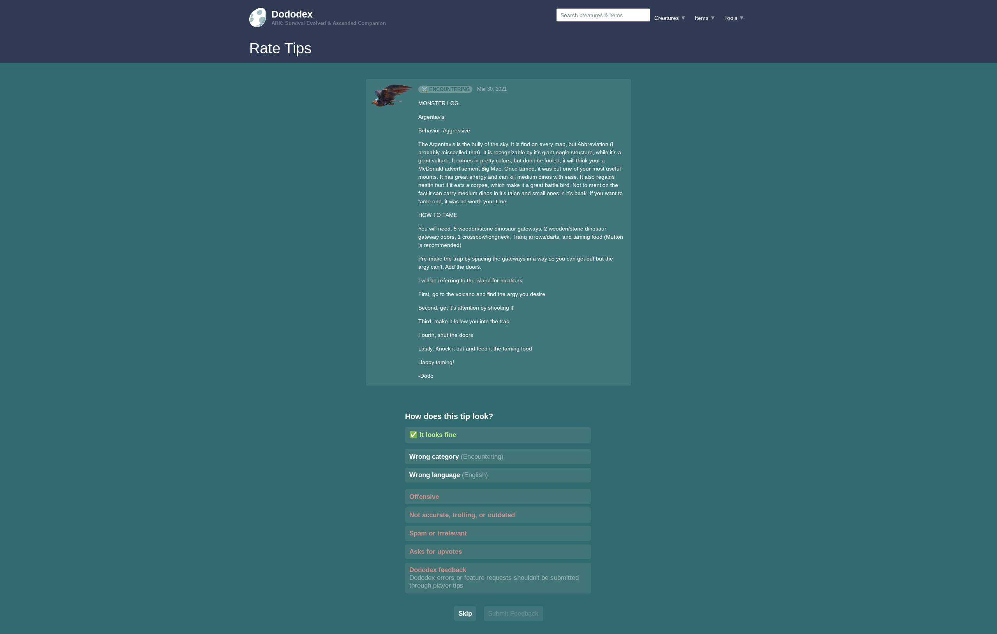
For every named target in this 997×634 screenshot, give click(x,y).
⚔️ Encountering (445, 89)
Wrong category (456, 456)
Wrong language (448, 475)
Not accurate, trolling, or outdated (462, 515)
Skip (465, 613)
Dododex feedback (494, 577)
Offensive (424, 496)
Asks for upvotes (435, 551)
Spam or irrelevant (438, 533)
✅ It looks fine (432, 435)
